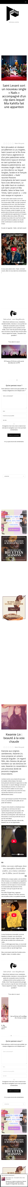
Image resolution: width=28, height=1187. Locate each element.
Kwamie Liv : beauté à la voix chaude (15, 1178)
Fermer (26, 1174)
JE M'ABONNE (14, 608)
